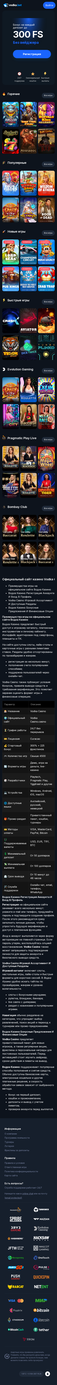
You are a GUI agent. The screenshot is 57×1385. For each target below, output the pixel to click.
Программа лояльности (17, 1137)
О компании (11, 1133)
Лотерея (9, 1146)
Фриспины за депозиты (17, 1150)
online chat (27, 1193)
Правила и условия (15, 1163)
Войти (49, 5)
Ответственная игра (15, 1167)
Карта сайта (11, 1175)
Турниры (9, 1142)
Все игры (48, 95)
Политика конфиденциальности (21, 1171)
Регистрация (32, 54)
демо (10, 126)
